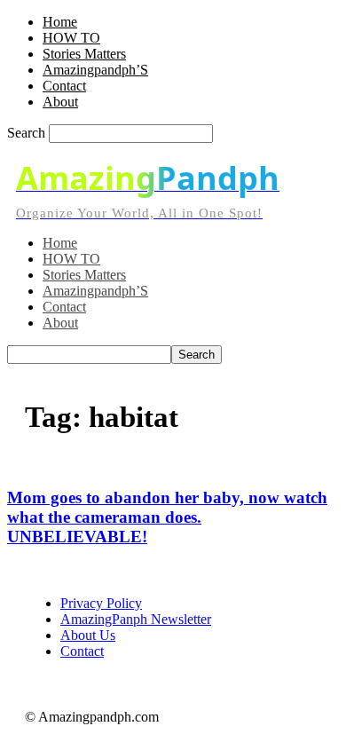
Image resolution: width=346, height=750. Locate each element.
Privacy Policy (101, 603)
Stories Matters (84, 53)
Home (60, 21)
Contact (64, 85)
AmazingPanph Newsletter (135, 619)
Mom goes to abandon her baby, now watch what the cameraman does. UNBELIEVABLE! (167, 517)
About (60, 101)
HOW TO (71, 37)
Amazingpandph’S (95, 69)
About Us (87, 635)
